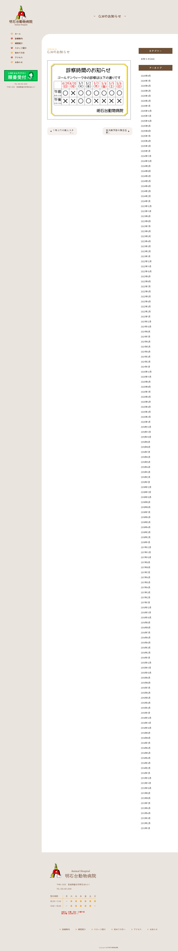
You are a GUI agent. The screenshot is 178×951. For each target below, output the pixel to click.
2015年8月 (146, 683)
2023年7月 (146, 226)
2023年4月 (146, 241)
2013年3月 (146, 818)
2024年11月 (146, 156)
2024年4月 (146, 186)
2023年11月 (146, 211)
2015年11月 (146, 667)
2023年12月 (146, 206)
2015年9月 (145, 677)
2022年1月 (146, 316)
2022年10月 (146, 271)
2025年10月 (146, 121)
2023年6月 (146, 231)
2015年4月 (146, 703)
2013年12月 (146, 778)
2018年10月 (146, 497)
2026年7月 (146, 81)
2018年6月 (146, 517)
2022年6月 (146, 291)
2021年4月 (146, 351)
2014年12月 (146, 718)
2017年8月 (145, 567)
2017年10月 (146, 557)
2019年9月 (145, 442)
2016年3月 (146, 647)
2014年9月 (145, 733)
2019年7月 (145, 452)
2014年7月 (145, 743)
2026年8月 (146, 76)
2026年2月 (146, 101)
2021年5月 (146, 346)
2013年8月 (146, 798)
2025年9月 (146, 126)
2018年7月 (145, 512)
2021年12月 (146, 321)
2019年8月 (145, 447)
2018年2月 (146, 537)
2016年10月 (146, 617)
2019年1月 (145, 482)
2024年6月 (146, 176)
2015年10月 (146, 672)
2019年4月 (145, 467)
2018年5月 (146, 522)
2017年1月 (145, 602)
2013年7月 (145, 803)
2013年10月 (146, 788)
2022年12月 (146, 261)
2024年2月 (146, 196)
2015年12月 (146, 662)
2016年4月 (146, 642)
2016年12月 (146, 607)
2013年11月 (146, 783)
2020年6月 (146, 397)
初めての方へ (120, 929)
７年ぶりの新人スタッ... (63, 131)
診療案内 (19, 38)
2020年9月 (146, 382)
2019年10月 (146, 437)
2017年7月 (145, 572)
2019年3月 (145, 472)
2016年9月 (145, 622)
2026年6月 (146, 86)
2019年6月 (145, 457)
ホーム (18, 33)
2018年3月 (146, 532)
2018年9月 (145, 502)
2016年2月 (146, 652)
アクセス (19, 57)
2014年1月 (145, 773)
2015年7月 (145, 688)
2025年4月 (146, 141)
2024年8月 (146, 171)
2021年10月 (146, 326)
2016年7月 (145, 632)
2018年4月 (146, 527)
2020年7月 (146, 392)
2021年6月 (146, 341)
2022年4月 (146, 301)
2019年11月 (146, 432)
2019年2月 (145, 477)
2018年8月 (146, 507)
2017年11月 (146, 552)
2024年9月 (146, 166)
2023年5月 (146, 236)
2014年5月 (146, 753)
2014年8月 (146, 738)
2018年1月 (145, 542)
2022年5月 (146, 296)
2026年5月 (146, 91)
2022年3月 (146, 306)
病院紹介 (19, 43)
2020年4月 (146, 407)
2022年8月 (146, 281)
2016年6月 (146, 637)
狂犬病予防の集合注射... (116, 131)
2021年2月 (146, 361)
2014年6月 (146, 748)
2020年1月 (146, 422)
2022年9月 (146, 276)
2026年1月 (146, 106)
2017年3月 (145, 592)
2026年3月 (146, 96)
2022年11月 (146, 266)
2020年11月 (146, 377)
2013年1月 (145, 828)
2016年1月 (145, 657)
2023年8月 (146, 221)
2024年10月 (146, 161)
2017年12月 (146, 547)
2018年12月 (146, 487)
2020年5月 (146, 402)
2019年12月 (146, 427)
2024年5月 (146, 181)
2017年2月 (145, 597)
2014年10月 (146, 728)
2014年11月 (146, 723)
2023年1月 (146, 256)
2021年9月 (145, 331)
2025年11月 (146, 116)
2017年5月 (145, 582)
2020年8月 (146, 387)
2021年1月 (145, 366)
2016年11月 (146, 612)
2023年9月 (146, 216)
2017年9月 (145, 562)
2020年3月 (146, 412)
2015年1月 (145, 713)
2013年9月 (145, 793)
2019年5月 (145, 462)
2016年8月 (146, 627)
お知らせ (19, 62)
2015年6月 (146, 693)
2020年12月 (146, 372)
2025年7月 (146, 136)
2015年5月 (146, 698)
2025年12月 (146, 111)
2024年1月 (146, 201)
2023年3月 (146, 246)
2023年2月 (146, 251)
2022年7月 (146, 286)
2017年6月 (145, 577)
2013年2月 (146, 823)
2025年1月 (146, 151)
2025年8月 (146, 131)
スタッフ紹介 (21, 48)
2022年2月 (146, 311)
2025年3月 (146, 146)
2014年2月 (146, 768)
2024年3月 (146, 191)
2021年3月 (146, 356)
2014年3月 (146, 763)
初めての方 (20, 52)
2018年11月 (146, 492)
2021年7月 (145, 336)
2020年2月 (146, 417)
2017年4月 (145, 587)
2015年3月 (146, 708)
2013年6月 (146, 808)
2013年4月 (146, 813)
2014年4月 (146, 758)
